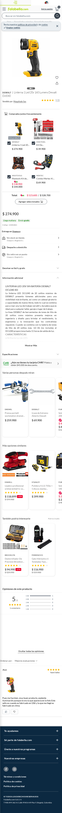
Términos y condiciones (15, 776)
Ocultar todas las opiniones (31, 651)
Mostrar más (31, 345)
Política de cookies (13, 781)
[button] (31, 16)
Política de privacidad (14, 786)
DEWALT (6, 92)
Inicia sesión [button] (47, 9)
